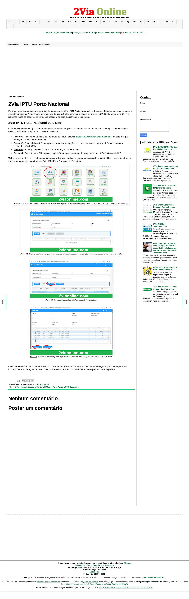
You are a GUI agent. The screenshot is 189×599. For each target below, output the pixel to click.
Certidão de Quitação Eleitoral (58, 32)
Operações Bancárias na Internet (75, 584)
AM (23, 22)
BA (36, 22)
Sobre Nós (94, 572)
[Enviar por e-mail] (23, 380)
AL (16, 22)
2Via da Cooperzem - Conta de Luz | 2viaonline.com (165, 167)
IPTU (142, 32)
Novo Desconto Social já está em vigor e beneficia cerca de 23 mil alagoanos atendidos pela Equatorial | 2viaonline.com (165, 248)
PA (97, 22)
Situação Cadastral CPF (84, 32)
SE (167, 22)
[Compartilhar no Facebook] (30, 380)
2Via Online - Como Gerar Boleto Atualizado (94, 565)
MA (69, 22)
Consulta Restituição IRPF (108, 32)
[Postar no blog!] (25, 380)
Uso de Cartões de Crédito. (116, 584)
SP (173, 22)
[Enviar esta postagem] (18, 381)
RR (148, 22)
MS (90, 22)
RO (141, 22)
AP (30, 22)
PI (116, 22)
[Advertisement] (94, 69)
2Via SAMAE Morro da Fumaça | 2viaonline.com (164, 206)
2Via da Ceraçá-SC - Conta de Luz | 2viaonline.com (165, 287)
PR (122, 22)
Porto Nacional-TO (61, 387)
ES (56, 22)
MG (76, 22)
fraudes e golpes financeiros (48, 582)
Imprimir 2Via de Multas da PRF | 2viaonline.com (165, 268)
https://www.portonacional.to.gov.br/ (93, 137)
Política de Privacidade (41, 44)
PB (104, 22)
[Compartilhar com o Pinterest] (32, 380)
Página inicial (13, 44)
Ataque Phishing (96, 584)
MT (83, 22)
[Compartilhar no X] (27, 380)
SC (160, 22)
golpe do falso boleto (89, 582)
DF (49, 22)
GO (62, 22)
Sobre (25, 44)
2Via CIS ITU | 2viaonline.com (160, 225)
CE (43, 22)
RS (154, 22)
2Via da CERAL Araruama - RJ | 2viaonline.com (165, 186)
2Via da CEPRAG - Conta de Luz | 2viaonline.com (165, 148)
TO (10, 26)
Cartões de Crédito (129, 32)
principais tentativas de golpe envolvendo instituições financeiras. (126, 587)
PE (110, 22)
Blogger (127, 563)
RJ (128, 22)
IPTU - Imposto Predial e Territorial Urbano (33, 387)
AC (9, 22)
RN (134, 22)
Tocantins (74, 387)
